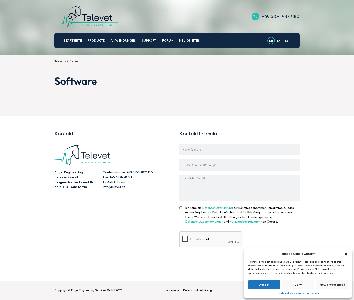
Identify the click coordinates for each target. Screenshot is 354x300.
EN (279, 40)
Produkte (96, 40)
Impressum (313, 292)
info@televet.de (114, 187)
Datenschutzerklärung (292, 292)
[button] (346, 254)
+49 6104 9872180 (281, 16)
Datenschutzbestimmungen (204, 221)
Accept (264, 284)
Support (149, 40)
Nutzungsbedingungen (244, 221)
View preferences (332, 284)
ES (286, 40)
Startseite (73, 40)
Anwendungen (123, 40)
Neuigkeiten (189, 40)
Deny (298, 284)
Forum (168, 40)
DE (271, 40)
